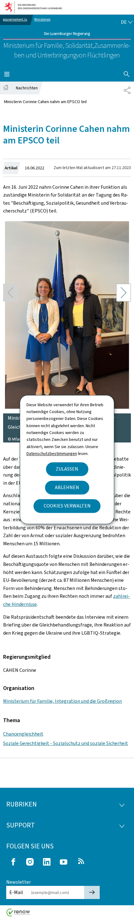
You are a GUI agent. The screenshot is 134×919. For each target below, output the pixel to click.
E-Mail (16, 892)
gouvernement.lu (15, 19)
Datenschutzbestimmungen (51, 454)
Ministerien (42, 19)
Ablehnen (67, 487)
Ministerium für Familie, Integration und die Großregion (62, 701)
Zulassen (67, 469)
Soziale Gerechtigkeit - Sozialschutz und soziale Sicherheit (65, 743)
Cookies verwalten (67, 505)
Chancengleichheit (23, 734)
